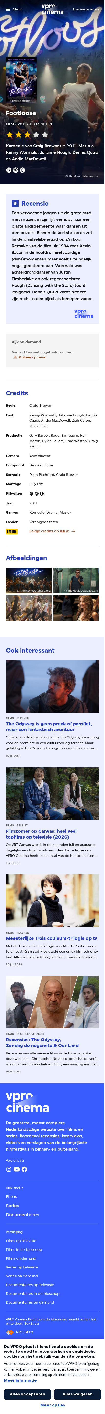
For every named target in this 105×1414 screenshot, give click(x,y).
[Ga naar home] (52, 9)
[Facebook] (24, 1169)
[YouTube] (17, 1169)
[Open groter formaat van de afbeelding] (29, 608)
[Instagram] (9, 1169)
